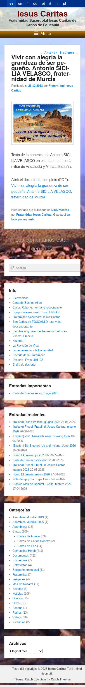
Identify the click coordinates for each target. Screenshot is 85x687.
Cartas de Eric (26, 546)
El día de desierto (23, 364)
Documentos (60, 210)
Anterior (48, 52)
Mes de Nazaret (22, 584)
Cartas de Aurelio (28, 536)
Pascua (17, 608)
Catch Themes (61, 679)
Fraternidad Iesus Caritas (33, 214)
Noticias (17, 593)
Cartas (16, 531)
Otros (16, 603)
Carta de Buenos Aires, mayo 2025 (35, 393)
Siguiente (68, 52)
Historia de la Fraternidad (28, 355)
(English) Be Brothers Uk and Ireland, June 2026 (44, 445)
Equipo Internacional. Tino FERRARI (36, 312)
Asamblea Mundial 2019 (28, 517)
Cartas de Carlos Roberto (33, 541)
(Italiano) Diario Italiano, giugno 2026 (36, 422)
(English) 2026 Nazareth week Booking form (41, 436)
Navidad (17, 589)
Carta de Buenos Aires (27, 302)
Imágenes (18, 579)
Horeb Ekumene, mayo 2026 (31, 474)
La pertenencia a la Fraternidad (32, 350)
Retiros (17, 612)
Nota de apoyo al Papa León (31, 479)
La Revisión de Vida (25, 345)
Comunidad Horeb (24, 550)
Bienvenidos (20, 298)
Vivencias (18, 622)
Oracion (17, 598)
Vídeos (17, 617)
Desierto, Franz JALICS (28, 360)
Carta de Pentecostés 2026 (30, 460)
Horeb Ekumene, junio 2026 (30, 455)
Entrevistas (19, 565)
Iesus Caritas (42, 13)
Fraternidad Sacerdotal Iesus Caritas (36, 317)
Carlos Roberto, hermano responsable (37, 307)
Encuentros (19, 560)
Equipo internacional (25, 569)
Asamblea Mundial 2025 (28, 522)
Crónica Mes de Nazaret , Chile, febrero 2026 (41, 484)
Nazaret (17, 340)
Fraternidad (19, 574)
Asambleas (19, 526)
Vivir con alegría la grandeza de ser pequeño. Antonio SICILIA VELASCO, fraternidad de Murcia (41, 191)
